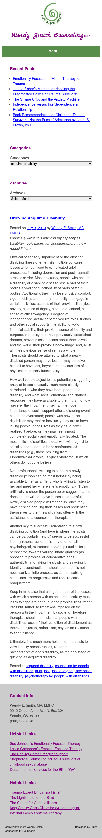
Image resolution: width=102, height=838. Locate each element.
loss (47, 670)
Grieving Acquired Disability (37, 218)
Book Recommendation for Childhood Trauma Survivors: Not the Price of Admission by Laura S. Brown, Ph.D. (51, 119)
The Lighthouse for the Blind (32, 797)
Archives (17, 193)
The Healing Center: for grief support (39, 753)
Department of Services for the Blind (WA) (42, 769)
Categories (19, 158)
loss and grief (62, 670)
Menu (53, 51)
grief (38, 670)
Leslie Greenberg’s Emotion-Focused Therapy (46, 748)
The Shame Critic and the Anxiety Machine (46, 99)
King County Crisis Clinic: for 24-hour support (45, 807)
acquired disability (39, 665)
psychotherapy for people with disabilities (57, 675)
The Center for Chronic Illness (33, 802)
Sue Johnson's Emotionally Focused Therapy (45, 743)
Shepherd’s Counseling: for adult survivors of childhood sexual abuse (45, 761)
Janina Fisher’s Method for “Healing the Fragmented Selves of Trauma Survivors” (45, 91)
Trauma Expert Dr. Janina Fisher (35, 792)
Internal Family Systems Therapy (36, 812)
